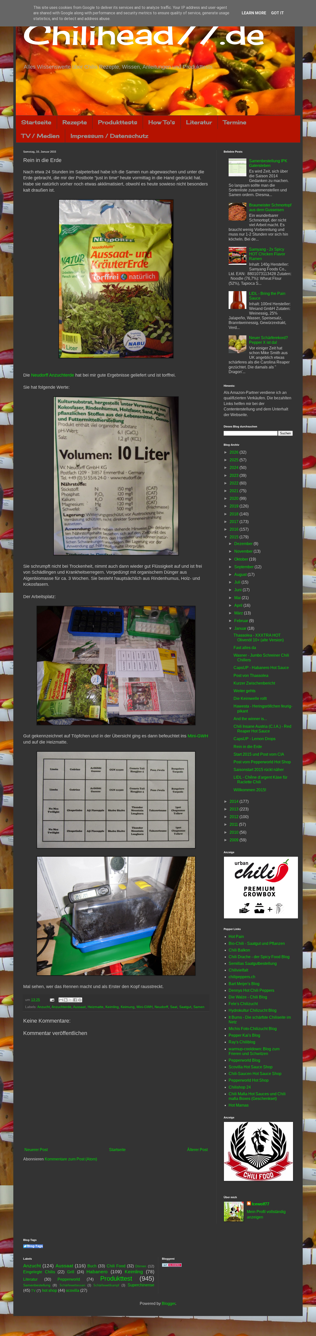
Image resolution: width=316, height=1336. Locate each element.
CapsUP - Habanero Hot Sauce (261, 668)
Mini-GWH (198, 735)
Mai (238, 598)
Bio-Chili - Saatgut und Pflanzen (257, 943)
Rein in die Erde (248, 747)
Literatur (199, 122)
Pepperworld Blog (244, 1060)
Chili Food (116, 1266)
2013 (234, 809)
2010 (234, 832)
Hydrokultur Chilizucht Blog (252, 1010)
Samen (198, 1007)
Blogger (168, 1303)
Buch (92, 1266)
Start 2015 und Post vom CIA (259, 754)
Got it (277, 13)
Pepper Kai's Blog (244, 1035)
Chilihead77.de (144, 34)
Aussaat (79, 1007)
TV (33, 1291)
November (244, 551)
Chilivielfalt (238, 970)
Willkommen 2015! (250, 790)
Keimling (112, 1007)
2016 (234, 529)
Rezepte (74, 122)
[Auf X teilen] (70, 999)
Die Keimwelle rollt (250, 698)
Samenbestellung (36, 1285)
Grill (70, 1272)
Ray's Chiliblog (242, 1042)
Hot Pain (236, 936)
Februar (241, 621)
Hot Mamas (239, 1105)
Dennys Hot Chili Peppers (251, 990)
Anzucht (43, 1007)
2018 (234, 514)
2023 (234, 475)
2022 (234, 483)
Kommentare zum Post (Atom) (71, 1159)
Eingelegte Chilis (39, 1272)
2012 (234, 817)
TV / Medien (40, 135)
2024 (234, 468)
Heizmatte (95, 1007)
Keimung (128, 1007)
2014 (234, 801)
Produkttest (116, 1278)
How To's (161, 122)
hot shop (49, 1290)
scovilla (72, 1290)
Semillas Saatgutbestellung (253, 963)
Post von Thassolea (251, 675)
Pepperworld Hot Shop (249, 1080)
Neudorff (161, 1007)
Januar (240, 628)
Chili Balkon (239, 950)
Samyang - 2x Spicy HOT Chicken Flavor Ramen (267, 254)
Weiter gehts (245, 691)
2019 (234, 506)
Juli (237, 582)
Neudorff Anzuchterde (52, 375)
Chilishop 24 (240, 1087)
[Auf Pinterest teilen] (79, 999)
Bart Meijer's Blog (244, 984)
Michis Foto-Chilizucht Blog (253, 1029)
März (239, 613)
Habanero (97, 1271)
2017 (234, 522)
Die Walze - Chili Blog (248, 997)
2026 (234, 452)
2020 (234, 498)
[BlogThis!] (65, 999)
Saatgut (185, 1007)
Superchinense (141, 1285)
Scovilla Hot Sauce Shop (251, 1067)
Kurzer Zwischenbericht (254, 683)
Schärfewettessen (72, 1285)
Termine (234, 122)
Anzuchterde (61, 1007)
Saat (173, 1007)
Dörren (140, 1266)
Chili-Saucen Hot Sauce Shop (255, 1074)
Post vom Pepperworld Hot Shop (262, 762)
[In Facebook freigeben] (75, 999)
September (244, 567)
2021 (234, 491)
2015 (234, 537)
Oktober (241, 559)
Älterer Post (197, 1150)
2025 (234, 460)
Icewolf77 (260, 1204)
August (241, 574)
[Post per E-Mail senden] (51, 1000)
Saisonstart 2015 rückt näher (259, 770)
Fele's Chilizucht (243, 1004)
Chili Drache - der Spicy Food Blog (259, 957)
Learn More (254, 13)
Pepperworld (69, 1279)
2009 (234, 840)
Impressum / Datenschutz (109, 135)
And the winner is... (250, 719)
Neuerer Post (36, 1150)
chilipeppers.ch (242, 977)
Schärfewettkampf (106, 1285)
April (238, 605)
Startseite (36, 122)
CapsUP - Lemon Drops (255, 739)
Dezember (244, 544)
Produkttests (117, 122)
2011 (234, 824)
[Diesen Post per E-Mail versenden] (61, 999)
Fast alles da (245, 648)
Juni (238, 590)
